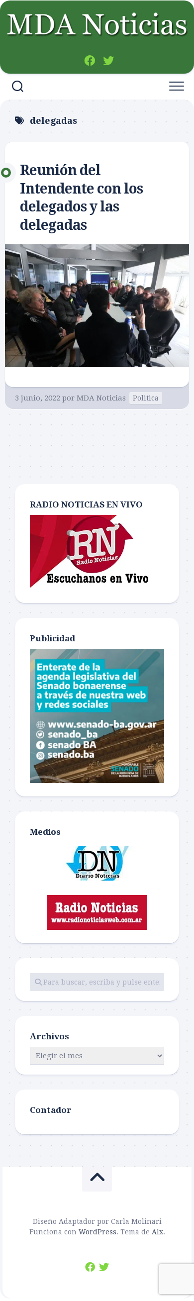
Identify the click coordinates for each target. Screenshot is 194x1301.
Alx (157, 1232)
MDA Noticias (101, 398)
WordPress (97, 1232)
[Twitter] (108, 60)
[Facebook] (89, 60)
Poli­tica (146, 398)
